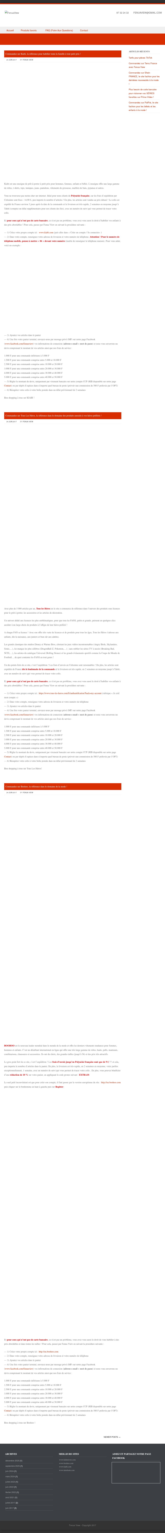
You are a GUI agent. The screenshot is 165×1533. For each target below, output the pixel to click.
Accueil (10, 30)
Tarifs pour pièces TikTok (140, 57)
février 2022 (10, 1492)
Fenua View (28, 60)
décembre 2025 (12, 1460)
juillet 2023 (10, 1481)
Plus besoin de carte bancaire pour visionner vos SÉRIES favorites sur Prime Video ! (142, 93)
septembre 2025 (12, 1465)
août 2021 (9, 1497)
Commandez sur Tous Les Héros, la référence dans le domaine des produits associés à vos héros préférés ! (53, 415)
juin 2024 (9, 1471)
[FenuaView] (12, 12)
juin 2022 (9, 1486)
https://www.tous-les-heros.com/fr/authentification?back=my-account (70, 693)
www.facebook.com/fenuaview (19, 343)
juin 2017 (9, 1508)
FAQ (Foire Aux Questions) (59, 30)
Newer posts (112, 1436)
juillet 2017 (10, 1502)
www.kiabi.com (46, 232)
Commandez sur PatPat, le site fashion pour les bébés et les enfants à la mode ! (143, 106)
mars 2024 (10, 1476)
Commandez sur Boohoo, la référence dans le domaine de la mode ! (36, 786)
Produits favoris (29, 30)
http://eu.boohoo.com (111, 1082)
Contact (84, 30)
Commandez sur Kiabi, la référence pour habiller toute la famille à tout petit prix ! (43, 53)
